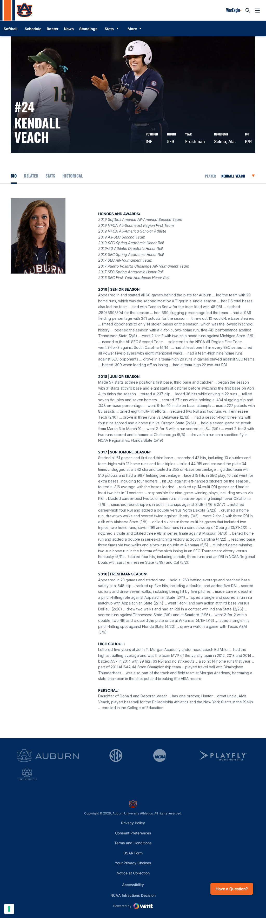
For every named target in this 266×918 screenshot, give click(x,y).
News (69, 28)
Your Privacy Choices (133, 863)
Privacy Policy (133, 823)
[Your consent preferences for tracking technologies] (9, 909)
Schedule (33, 28)
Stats (109, 28)
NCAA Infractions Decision (133, 895)
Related (31, 176)
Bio (14, 176)
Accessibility (133, 884)
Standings (88, 28)
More (132, 28)
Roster (52, 28)
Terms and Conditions (133, 843)
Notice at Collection (133, 873)
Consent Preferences (133, 833)
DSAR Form (133, 853)
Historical (72, 176)
